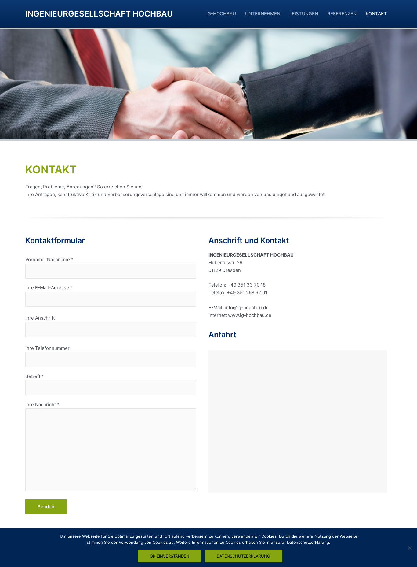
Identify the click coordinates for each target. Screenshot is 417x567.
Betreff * (34, 376)
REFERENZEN (342, 14)
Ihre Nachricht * (42, 404)
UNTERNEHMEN (262, 14)
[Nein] (409, 548)
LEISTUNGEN (303, 14)
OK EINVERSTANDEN (169, 556)
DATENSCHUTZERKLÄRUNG (243, 556)
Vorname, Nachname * (49, 259)
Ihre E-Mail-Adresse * (49, 288)
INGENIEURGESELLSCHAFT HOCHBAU (99, 13)
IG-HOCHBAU (221, 14)
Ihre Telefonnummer (47, 348)
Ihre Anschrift (40, 318)
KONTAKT (376, 14)
